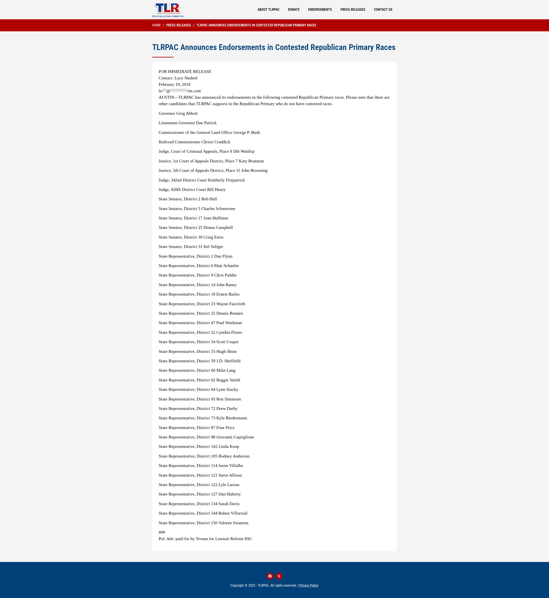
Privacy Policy (308, 585)
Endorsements (320, 10)
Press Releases (353, 10)
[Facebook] (270, 576)
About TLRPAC (268, 10)
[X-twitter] (279, 576)
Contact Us (383, 10)
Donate (294, 10)
